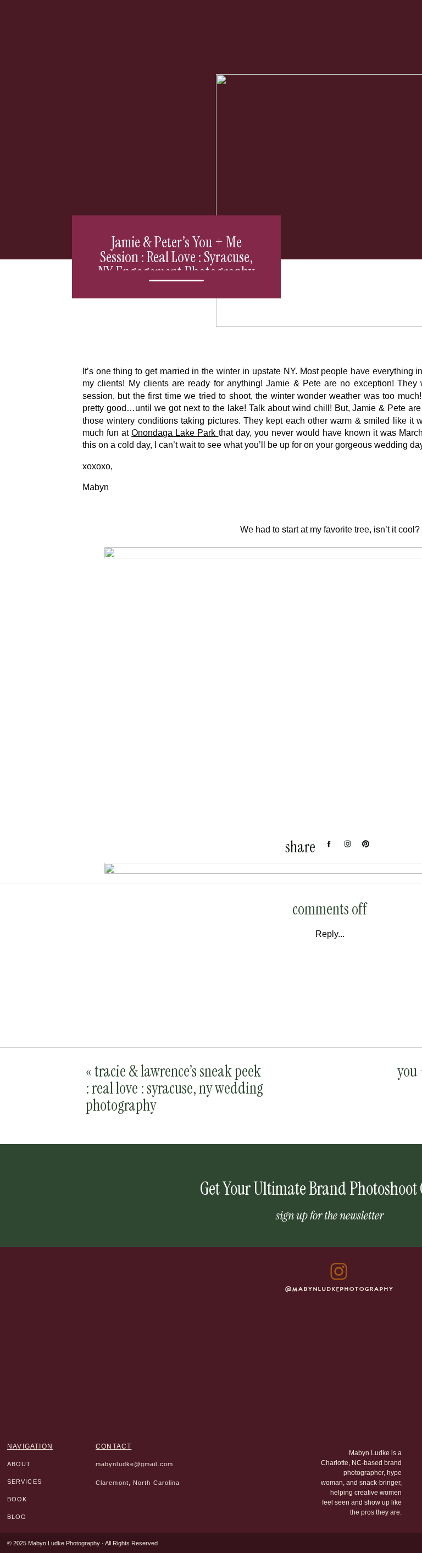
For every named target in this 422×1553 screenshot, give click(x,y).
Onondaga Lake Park (174, 432)
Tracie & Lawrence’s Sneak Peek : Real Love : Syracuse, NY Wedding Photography (174, 1088)
